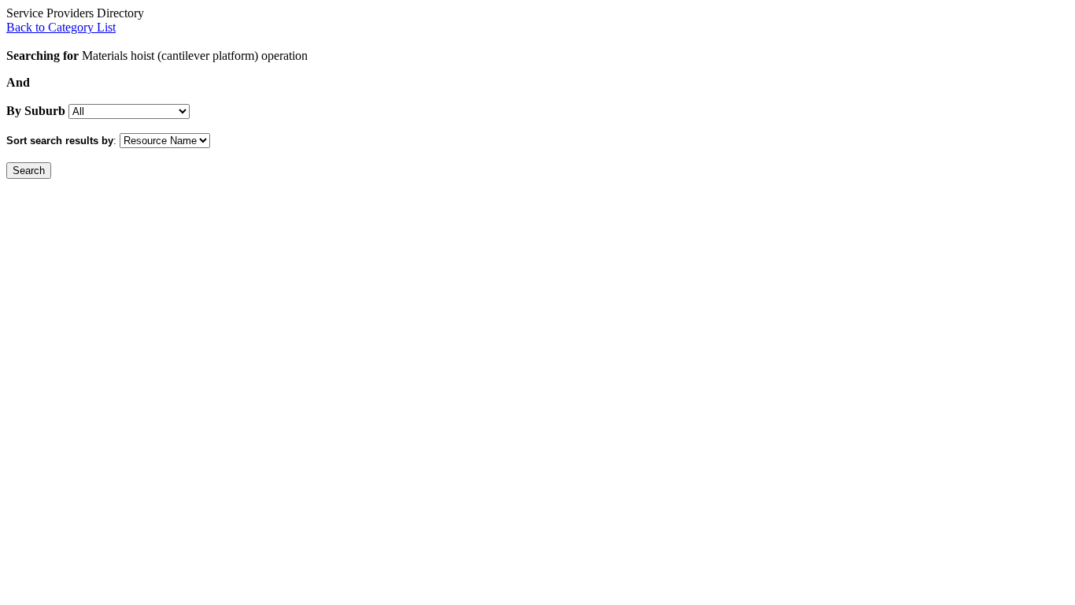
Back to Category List (61, 27)
